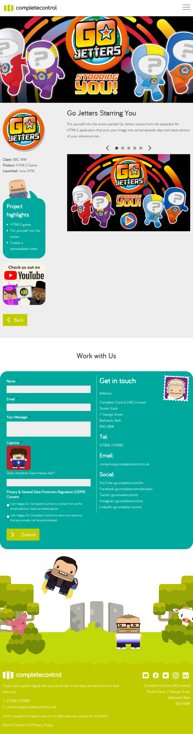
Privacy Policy (43, 724)
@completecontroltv (129, 482)
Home (7, 724)
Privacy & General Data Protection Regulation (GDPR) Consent (46, 494)
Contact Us (22, 724)
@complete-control (127, 506)
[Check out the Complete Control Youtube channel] (24, 283)
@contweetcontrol (124, 494)
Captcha (14, 442)
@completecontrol (128, 500)
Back (19, 320)
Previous (108, 148)
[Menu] (186, 8)
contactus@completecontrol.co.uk (124, 464)
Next (150, 148)
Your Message (18, 417)
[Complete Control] (30, 7)
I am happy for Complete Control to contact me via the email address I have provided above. (46, 506)
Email (12, 399)
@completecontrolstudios (133, 488)
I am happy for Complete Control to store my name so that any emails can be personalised (46, 517)
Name (12, 381)
